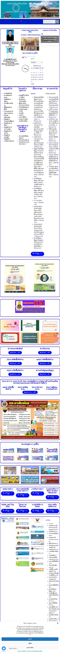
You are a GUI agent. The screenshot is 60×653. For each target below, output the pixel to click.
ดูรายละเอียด (30, 647)
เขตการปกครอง (8, 113)
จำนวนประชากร (8, 111)
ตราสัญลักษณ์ (8, 93)
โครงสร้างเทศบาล (24, 140)
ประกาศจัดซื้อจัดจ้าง (54, 561)
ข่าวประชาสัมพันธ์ (53, 533)
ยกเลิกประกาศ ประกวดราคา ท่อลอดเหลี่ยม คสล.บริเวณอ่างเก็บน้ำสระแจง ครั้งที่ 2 (39, 141)
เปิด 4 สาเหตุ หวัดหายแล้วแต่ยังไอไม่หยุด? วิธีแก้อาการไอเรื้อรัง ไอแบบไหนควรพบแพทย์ (54, 101)
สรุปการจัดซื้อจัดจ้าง (54, 585)
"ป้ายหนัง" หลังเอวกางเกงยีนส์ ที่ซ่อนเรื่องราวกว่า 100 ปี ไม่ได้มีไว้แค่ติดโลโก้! (54, 170)
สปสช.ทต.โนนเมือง (54, 581)
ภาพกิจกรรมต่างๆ (9, 141)
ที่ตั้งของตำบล (8, 107)
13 (37, 75)
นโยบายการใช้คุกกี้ (22, 651)
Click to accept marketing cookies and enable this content (50, 39)
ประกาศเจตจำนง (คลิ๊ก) (30, 53)
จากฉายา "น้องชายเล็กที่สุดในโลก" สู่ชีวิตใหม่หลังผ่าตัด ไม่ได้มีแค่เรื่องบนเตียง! (53, 158)
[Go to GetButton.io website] (3, 651)
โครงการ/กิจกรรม (53, 621)
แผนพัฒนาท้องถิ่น (53, 615)
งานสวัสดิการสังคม (53, 551)
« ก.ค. (32, 84)
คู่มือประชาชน (52, 543)
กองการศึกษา (23, 117)
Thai (25, 57)
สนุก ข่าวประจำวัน (51, 93)
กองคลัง (21, 113)
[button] (57, 623)
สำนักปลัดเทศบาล (24, 107)
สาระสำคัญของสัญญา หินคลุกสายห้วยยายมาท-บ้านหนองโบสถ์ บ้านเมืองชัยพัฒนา (38, 242)
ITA (50, 523)
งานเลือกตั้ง (52, 555)
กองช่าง (21, 115)
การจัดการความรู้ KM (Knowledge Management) (53, 527)
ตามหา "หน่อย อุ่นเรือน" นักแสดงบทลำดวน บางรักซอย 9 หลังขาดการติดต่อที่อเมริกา (54, 147)
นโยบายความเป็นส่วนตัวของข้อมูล (34, 651)
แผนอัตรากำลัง (52, 619)
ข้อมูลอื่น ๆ (7, 139)
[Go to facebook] (4, 648)
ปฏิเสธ (30, 643)
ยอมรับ (30, 639)
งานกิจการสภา (52, 549)
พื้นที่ (5, 109)
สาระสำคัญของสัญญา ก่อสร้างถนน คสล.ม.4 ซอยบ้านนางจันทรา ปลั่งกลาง (39, 192)
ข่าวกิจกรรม (52, 531)
